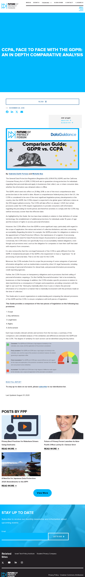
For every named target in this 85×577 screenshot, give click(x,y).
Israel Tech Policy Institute (25, 554)
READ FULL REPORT (13, 382)
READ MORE (8, 449)
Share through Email (21, 111)
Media (28, 2)
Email (4, 531)
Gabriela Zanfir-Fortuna (18, 174)
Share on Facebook (7, 111)
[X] (3, 563)
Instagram (22, 562)
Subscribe (58, 2)
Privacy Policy (53, 575)
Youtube (9, 562)
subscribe (43, 387)
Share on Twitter (16, 111)
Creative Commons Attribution (71, 575)
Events (36, 2)
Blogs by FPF (66, 122)
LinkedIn (16, 562)
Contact (69, 2)
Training (45, 3)
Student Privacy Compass (46, 554)
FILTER (41, 102)
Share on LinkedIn (12, 111)
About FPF (65, 120)
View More (42, 493)
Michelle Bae (37, 174)
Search (80, 2)
